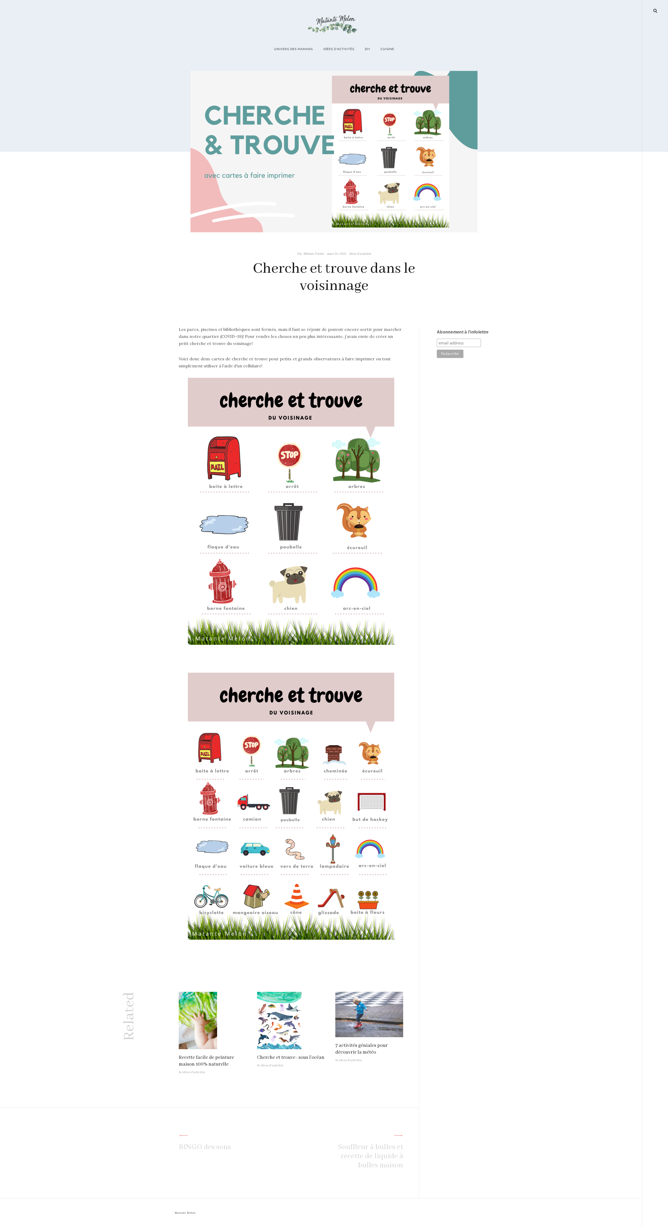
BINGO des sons (205, 1147)
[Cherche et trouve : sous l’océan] (279, 1047)
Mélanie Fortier (313, 254)
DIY (367, 49)
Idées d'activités (360, 254)
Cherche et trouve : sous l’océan (290, 1057)
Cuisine (387, 49)
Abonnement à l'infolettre (463, 332)
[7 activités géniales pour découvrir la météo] (369, 1035)
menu (655, 10)
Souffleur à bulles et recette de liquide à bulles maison (370, 1156)
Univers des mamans (293, 49)
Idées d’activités (338, 49)
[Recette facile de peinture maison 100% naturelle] (198, 1047)
